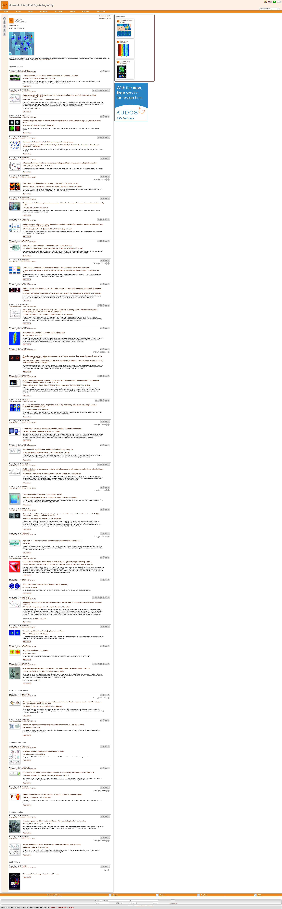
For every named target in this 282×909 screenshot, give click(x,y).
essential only (62, 907)
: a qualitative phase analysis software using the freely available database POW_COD (58, 772)
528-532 (26, 533)
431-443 (26, 348)
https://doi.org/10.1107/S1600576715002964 (22, 647)
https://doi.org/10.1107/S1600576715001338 (22, 306)
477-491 (26, 444)
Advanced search (173, 903)
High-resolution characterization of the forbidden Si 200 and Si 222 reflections (52, 541)
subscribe (85, 11)
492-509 (26, 464)
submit (72, 11)
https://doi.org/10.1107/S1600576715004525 (22, 867)
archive (18, 11)
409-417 (26, 304)
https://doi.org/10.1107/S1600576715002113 (22, 220)
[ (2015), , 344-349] (43, 59)
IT (274, 2)
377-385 (26, 219)
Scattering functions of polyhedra (35, 650)
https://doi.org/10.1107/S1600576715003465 (22, 838)
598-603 (26, 767)
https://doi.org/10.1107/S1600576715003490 (22, 580)
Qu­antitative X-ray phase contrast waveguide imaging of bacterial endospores (52, 428)
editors (30, 11)
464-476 (26, 421)
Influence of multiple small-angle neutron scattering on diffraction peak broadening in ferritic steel (60, 163)
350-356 (26, 158)
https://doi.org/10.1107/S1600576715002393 (22, 242)
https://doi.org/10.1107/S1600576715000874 (22, 72)
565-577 (26, 645)
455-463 (26, 400)
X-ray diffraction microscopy (125, 62)
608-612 (26, 816)
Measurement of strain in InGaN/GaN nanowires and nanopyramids (48, 142)
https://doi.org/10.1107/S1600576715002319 (22, 769)
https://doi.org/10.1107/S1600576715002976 (22, 510)
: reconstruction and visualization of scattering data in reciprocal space (52, 794)
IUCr (269, 2)
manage (71, 907)
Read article (27, 86)
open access (100, 11)
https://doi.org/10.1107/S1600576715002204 (22, 377)
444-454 (26, 375)
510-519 (26, 487)
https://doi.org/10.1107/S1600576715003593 (22, 422)
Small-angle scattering (124, 41)
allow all (52, 907)
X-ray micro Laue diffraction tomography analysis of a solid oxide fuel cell (50, 183)
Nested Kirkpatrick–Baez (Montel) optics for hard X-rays (44, 631)
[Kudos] (131, 116)
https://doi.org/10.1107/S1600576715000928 (22, 117)
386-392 (26, 240)
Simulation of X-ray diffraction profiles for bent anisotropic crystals (48, 449)
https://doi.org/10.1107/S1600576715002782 (22, 446)
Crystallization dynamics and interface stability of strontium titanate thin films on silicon (56, 267)
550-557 (26, 597)
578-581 (26, 663)
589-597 (26, 746)
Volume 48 (102, 18)
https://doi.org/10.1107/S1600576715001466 (22, 329)
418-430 (26, 327)
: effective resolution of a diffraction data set (43, 751)
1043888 (36, 108)
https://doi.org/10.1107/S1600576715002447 (22, 177)
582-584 (26, 694)
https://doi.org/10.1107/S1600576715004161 (22, 598)
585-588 (26, 719)
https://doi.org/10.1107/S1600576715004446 (22, 721)
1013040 (37, 619)
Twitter (162, 895)
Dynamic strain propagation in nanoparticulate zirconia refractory (47, 245)
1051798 (36, 680)
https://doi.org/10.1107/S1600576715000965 (22, 138)
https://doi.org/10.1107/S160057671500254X (22, 350)
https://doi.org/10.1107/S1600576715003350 (22, 558)
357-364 (26, 176)
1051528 (43, 619)
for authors (44, 11)
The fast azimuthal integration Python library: (42, 494)
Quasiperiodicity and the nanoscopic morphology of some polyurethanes (50, 75)
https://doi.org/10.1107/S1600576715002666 (22, 465)
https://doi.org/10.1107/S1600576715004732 (22, 534)
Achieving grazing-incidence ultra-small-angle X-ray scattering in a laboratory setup (54, 821)
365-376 (26, 198)
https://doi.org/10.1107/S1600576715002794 (22, 285)
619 (25, 866)
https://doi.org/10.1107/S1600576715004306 (22, 488)
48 (23, 70)
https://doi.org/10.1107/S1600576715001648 (22, 747)
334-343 (26, 115)
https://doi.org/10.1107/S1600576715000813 (22, 159)
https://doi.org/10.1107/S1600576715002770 (22, 401)
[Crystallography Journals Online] (265, 2)
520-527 (26, 509)
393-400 (26, 260)
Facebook (204, 895)
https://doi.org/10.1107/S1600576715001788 (22, 788)
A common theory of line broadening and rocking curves (44, 332)
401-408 (26, 283)
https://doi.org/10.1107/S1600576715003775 (22, 627)
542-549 (26, 579)
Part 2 (109, 18)
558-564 (26, 626)
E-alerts (115, 895)
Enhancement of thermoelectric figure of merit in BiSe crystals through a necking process (57, 562)
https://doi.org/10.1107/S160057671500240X (22, 261)
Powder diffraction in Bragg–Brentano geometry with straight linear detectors (52, 844)
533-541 (26, 556)
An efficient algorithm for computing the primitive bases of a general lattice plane (53, 724)
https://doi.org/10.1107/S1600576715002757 (22, 696)
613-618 (26, 837)
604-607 (26, 787)
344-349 (26, 137)
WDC (279, 2)
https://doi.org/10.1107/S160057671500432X (22, 665)
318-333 (26, 90)
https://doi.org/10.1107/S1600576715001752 (22, 817)
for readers (59, 11)
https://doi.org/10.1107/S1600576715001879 (22, 199)
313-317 (26, 70)
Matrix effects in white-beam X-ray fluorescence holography (45, 584)
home (6, 11)
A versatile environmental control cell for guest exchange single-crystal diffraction (56, 668)
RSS (259, 895)
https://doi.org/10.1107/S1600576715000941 (22, 91)
